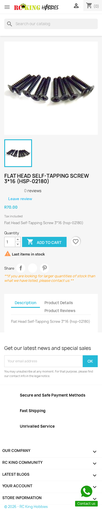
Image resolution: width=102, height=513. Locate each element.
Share (21, 268)
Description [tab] (25, 302)
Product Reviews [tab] (59, 310)
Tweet (32, 268)
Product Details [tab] (58, 302)
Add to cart (44, 241)
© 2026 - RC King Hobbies (26, 506)
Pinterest (44, 268)
